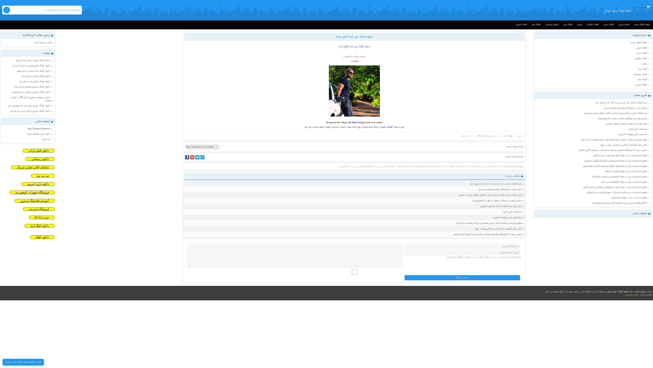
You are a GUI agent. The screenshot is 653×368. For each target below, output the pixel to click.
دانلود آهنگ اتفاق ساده (421, 166)
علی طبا (308, 127)
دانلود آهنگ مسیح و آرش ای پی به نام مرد (30, 111)
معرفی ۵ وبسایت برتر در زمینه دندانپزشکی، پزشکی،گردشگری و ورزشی (615, 160)
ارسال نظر (465, 136)
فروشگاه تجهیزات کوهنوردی (32, 192)
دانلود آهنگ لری (39, 225)
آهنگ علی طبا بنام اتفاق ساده (442, 166)
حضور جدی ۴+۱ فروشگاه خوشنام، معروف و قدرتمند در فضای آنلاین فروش (487, 234)
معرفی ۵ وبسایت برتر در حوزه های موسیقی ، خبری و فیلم (620, 155)
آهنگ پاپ (567, 24)
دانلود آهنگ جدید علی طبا (385, 166)
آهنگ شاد (536, 24)
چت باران (46, 139)
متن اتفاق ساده (344, 166)
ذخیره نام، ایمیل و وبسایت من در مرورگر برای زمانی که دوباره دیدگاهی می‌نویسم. (483, 257)
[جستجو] (6, 10)
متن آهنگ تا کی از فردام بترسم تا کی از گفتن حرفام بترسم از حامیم (490, 195)
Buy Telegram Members (39, 128)
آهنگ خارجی (521, 24)
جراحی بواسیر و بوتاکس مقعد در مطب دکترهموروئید (497, 200)
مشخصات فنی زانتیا (512, 211)
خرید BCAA (42, 217)
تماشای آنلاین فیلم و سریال (33, 167)
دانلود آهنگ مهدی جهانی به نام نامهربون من (29, 105)
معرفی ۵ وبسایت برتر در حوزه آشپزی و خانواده (625, 171)
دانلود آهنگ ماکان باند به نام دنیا (35, 81)
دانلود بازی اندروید (38, 184)
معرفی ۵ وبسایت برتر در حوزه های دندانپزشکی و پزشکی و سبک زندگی (615, 187)
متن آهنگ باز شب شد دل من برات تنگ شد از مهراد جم (496, 183)
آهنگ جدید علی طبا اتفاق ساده (468, 166)
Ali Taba (510, 166)
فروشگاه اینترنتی (39, 209)
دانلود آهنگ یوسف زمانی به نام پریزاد (32, 60)
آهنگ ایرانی (623, 24)
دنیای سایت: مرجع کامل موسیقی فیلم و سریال (500, 189)
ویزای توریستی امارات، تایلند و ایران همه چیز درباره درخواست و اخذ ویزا (489, 223)
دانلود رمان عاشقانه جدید (38, 134)
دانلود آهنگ (42, 237)
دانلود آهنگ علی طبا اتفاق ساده (354, 37)
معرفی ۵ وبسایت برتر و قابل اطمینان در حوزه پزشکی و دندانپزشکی (617, 192)
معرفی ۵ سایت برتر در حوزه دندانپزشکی (629, 197)
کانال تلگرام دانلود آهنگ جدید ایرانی (23, 362)
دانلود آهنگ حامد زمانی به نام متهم (33, 71)
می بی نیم (43, 175)
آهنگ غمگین (593, 24)
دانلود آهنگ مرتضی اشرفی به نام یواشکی (31, 92)
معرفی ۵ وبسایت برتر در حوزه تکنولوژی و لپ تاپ (624, 181)
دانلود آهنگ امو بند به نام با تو (36, 76)
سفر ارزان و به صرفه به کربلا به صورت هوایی (501, 206)
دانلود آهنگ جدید (642, 24)
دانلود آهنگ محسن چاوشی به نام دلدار (32, 86)
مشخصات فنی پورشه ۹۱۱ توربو (507, 217)
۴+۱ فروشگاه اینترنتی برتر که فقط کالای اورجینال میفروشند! (619, 203)
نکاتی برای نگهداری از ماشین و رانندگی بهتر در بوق (498, 228)
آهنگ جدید (608, 24)
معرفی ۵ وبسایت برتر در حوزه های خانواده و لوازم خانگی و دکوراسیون (615, 166)
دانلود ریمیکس (552, 24)
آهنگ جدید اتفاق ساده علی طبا (494, 166)
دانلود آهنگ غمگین (366, 166)
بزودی (579, 24)
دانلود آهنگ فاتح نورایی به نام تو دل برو (31, 65)
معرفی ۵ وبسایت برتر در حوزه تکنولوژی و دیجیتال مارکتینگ (619, 176)
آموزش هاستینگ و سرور (34, 200)
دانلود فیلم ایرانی (38, 150)
